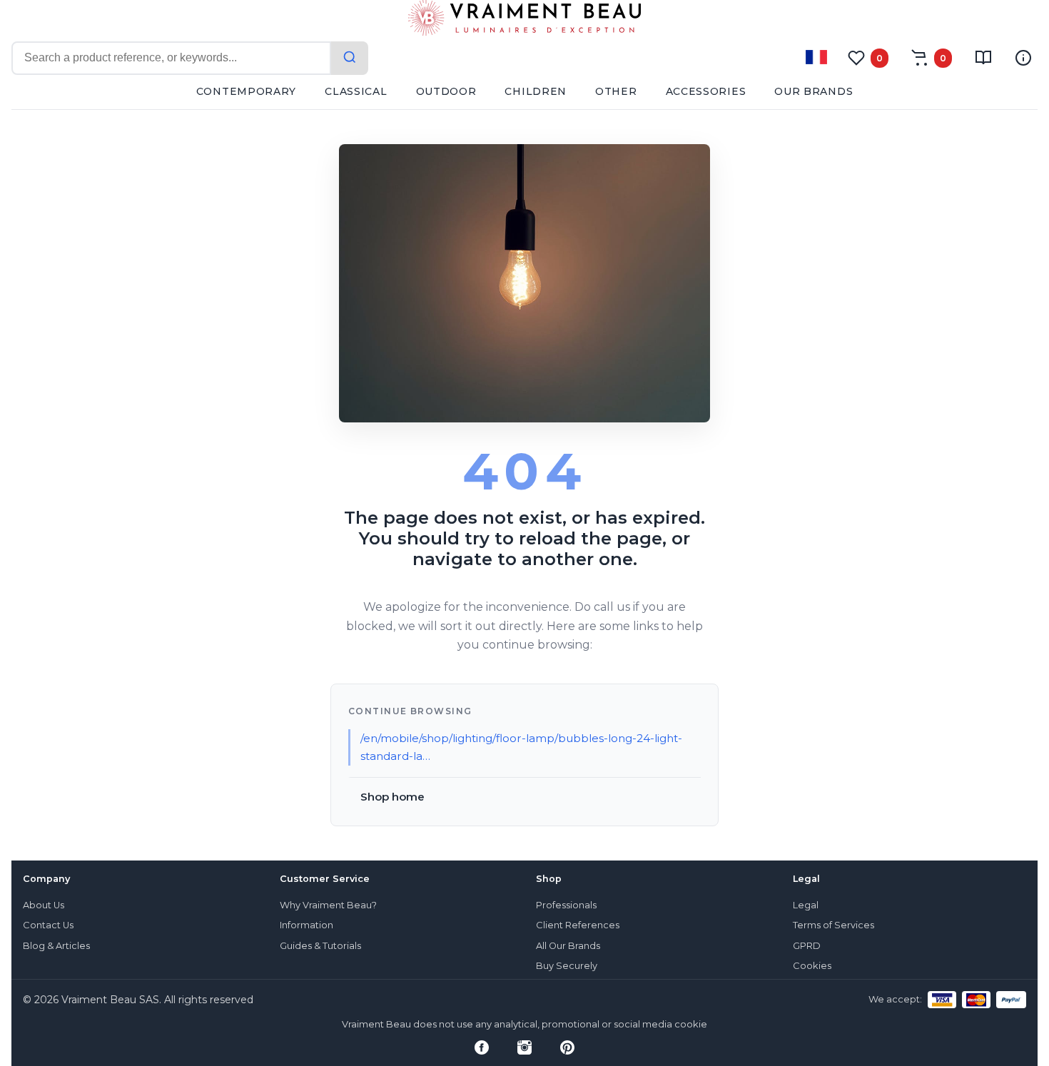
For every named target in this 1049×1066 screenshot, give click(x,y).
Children (536, 91)
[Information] (1023, 58)
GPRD (807, 945)
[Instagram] (524, 1047)
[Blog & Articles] (983, 58)
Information (306, 925)
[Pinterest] (567, 1047)
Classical (356, 91)
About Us (43, 905)
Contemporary (246, 91)
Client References (577, 925)
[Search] (349, 58)
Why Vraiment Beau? (328, 905)
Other (616, 91)
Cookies (812, 965)
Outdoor (446, 91)
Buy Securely (566, 965)
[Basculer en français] (816, 57)
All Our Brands (568, 945)
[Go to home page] (524, 20)
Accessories (706, 91)
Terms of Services (833, 925)
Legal (806, 905)
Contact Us (48, 925)
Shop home (392, 796)
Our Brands (813, 91)
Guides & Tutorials (320, 945)
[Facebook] (482, 1047)
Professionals (566, 905)
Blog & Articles (56, 945)
